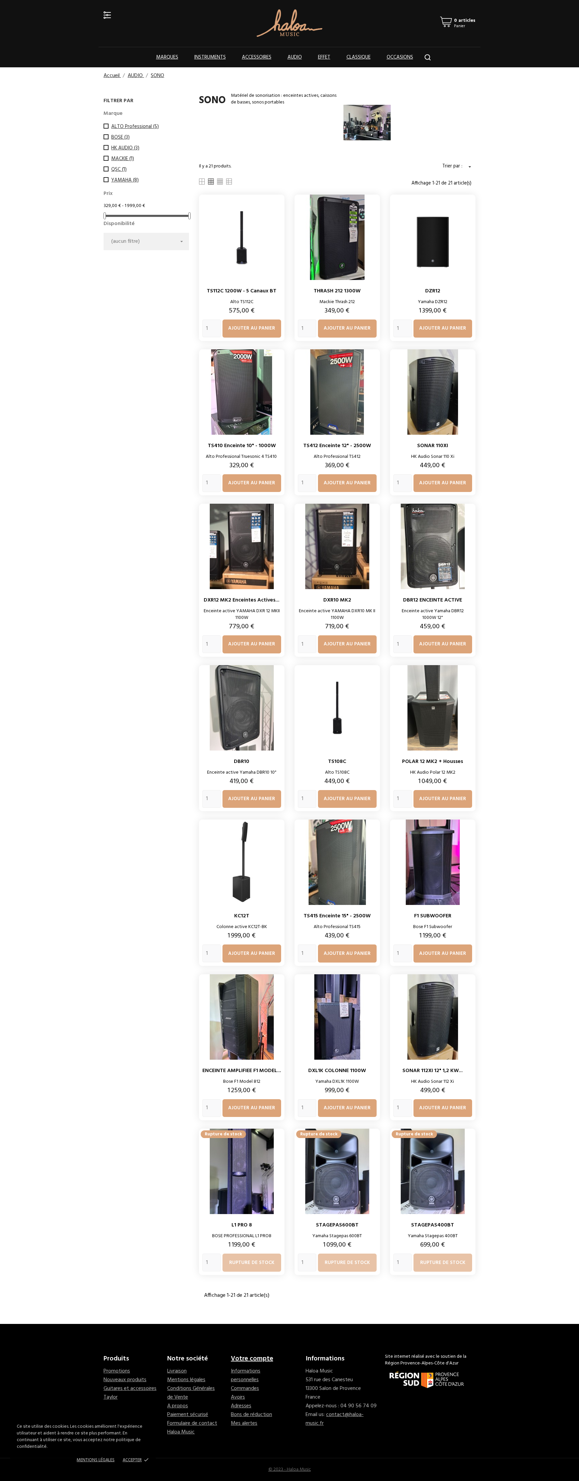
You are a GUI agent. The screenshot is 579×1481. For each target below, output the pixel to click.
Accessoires (256, 57)
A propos (177, 1406)
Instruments (210, 57)
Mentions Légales (96, 1460)
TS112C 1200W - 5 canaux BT (241, 291)
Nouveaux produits (125, 1380)
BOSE (120, 137)
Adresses (241, 1406)
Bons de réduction (251, 1414)
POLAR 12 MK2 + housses (432, 761)
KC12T (241, 916)
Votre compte (252, 1358)
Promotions (117, 1371)
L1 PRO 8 (242, 1225)
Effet (324, 57)
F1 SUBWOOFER (432, 916)
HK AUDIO (125, 148)
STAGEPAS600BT (337, 1225)
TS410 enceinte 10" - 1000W (242, 445)
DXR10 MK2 (337, 600)
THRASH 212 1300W (337, 291)
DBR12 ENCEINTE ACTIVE (432, 600)
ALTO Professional (135, 127)
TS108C (337, 761)
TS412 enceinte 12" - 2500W (337, 445)
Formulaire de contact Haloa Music (192, 1427)
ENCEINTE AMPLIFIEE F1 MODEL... (241, 1070)
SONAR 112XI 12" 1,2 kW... (432, 1070)
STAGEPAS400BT (432, 1225)
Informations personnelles (245, 1375)
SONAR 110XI (432, 445)
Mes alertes (244, 1423)
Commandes (245, 1388)
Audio (294, 57)
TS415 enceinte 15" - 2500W (337, 916)
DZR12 (432, 291)
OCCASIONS (400, 57)
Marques (167, 57)
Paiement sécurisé (187, 1414)
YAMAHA (125, 180)
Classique (358, 57)
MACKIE (122, 159)
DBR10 (241, 761)
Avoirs (238, 1397)
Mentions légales (186, 1380)
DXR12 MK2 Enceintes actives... (241, 600)
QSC (119, 169)
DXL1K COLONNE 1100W (337, 1070)
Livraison (177, 1371)
